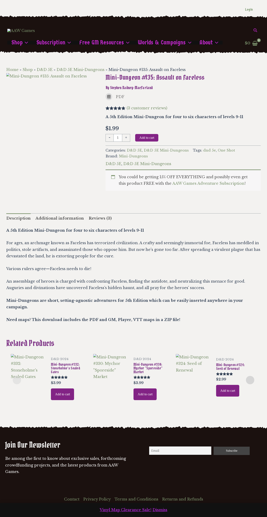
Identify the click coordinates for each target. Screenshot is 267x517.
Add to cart (146, 137)
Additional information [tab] (59, 218)
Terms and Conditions (136, 499)
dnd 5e (209, 150)
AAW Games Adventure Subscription (208, 183)
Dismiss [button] (159, 510)
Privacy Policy (97, 499)
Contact (71, 499)
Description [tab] (18, 218)
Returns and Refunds (182, 499)
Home (12, 69)
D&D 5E (45, 69)
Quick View (28, 397)
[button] (255, 30)
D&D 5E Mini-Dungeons (81, 69)
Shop (28, 69)
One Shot (226, 150)
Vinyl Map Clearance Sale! (125, 510)
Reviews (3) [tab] (100, 218)
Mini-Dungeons (133, 156)
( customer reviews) (147, 108)
